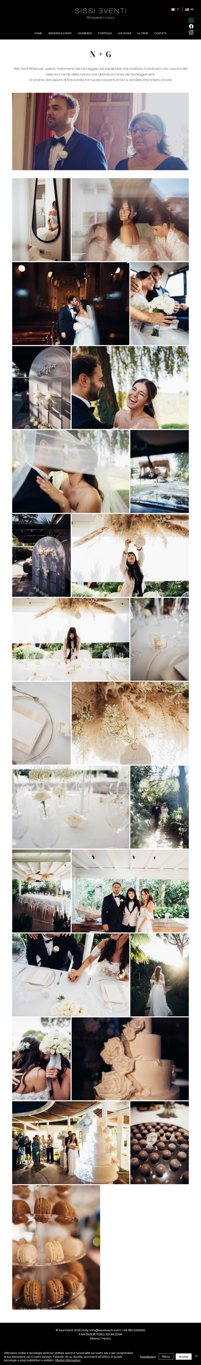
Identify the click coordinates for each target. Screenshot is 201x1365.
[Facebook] (191, 26)
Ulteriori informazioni (67, 1360)
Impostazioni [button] (148, 1357)
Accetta (183, 1357)
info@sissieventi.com (105, 1330)
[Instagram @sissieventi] (191, 32)
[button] (184, 166)
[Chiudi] (196, 1356)
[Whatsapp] (191, 20)
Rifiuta (166, 1357)
